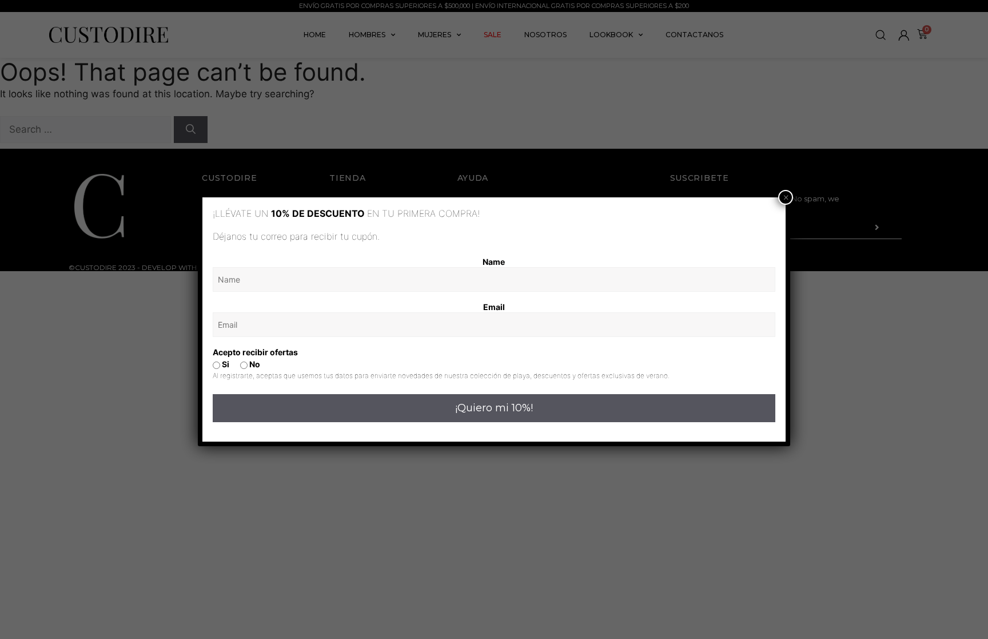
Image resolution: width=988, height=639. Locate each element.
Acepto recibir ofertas (255, 352)
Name (494, 262)
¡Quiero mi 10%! (494, 408)
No (254, 364)
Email (494, 307)
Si (224, 364)
